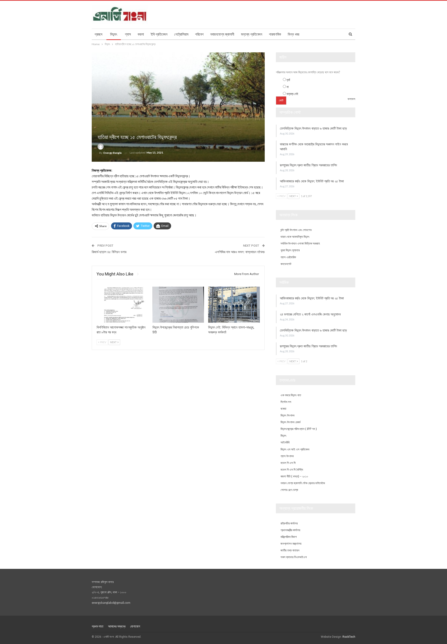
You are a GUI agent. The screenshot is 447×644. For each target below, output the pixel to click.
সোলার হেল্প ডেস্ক (289, 490)
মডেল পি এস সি (288, 463)
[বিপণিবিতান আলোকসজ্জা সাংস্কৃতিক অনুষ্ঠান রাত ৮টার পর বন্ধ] (122, 305)
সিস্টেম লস (286, 402)
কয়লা (141, 34)
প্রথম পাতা (97, 626)
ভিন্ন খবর (293, 34)
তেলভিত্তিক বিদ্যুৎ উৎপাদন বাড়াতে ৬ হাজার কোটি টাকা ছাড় (314, 128)
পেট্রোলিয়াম (181, 34)
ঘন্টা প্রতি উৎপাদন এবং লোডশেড (296, 230)
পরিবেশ (199, 34)
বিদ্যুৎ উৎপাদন (288, 415)
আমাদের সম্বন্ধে (116, 626)
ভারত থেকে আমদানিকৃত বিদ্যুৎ (295, 236)
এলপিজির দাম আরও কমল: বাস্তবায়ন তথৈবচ (240, 252)
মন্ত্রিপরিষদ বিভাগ (289, 537)
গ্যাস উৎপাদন (287, 456)
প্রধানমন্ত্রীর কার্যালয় (290, 530)
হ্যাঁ (288, 80)
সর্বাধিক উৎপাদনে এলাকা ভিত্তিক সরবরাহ (300, 243)
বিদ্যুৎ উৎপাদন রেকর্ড (291, 422)
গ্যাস (128, 34)
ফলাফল (351, 99)
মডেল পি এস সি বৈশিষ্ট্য (292, 469)
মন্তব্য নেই (292, 94)
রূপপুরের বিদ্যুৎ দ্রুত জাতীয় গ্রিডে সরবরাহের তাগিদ (308, 165)
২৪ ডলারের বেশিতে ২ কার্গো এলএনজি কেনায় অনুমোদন (311, 314)
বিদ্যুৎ (113, 34)
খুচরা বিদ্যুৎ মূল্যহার (290, 250)
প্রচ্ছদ (98, 34)
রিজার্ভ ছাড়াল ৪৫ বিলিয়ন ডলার (109, 252)
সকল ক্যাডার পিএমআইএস (294, 557)
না (288, 87)
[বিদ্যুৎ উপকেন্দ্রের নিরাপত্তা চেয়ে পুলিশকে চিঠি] (178, 305)
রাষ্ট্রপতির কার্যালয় (289, 523)
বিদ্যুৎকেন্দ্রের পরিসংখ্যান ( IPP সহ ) (299, 429)
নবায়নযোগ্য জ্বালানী (222, 34)
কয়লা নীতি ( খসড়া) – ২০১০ (294, 476)
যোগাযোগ (135, 626)
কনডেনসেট (286, 264)
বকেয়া (283, 408)
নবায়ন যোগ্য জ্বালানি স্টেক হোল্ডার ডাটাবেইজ (303, 483)
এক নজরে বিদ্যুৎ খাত (291, 395)
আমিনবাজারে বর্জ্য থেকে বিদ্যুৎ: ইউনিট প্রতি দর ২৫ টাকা (312, 181)
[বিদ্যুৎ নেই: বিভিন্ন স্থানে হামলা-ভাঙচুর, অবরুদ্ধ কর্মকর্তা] (234, 305)
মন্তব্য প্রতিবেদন (251, 34)
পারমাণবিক (275, 34)
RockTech (348, 636)
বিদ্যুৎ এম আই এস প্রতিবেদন (295, 449)
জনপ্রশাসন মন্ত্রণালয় (291, 543)
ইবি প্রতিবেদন (159, 34)
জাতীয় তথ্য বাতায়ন (290, 550)
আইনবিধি (285, 442)
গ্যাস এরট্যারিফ (288, 257)
